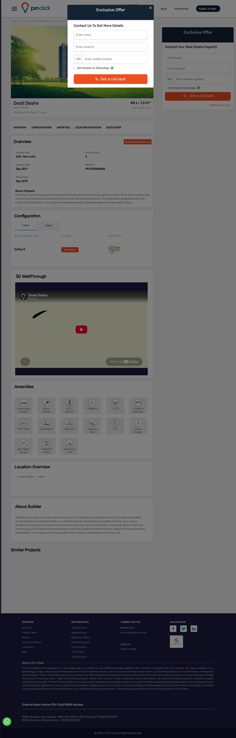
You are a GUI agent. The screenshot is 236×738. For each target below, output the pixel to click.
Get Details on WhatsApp (93, 68)
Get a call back (113, 79)
